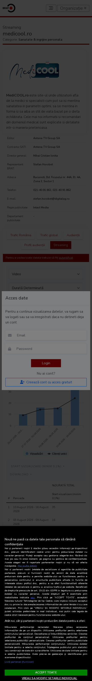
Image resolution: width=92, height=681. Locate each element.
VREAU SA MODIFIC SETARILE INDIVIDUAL (49, 678)
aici (33, 597)
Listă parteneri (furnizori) (19, 662)
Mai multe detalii (27, 566)
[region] (46, 603)
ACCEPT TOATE (45, 672)
